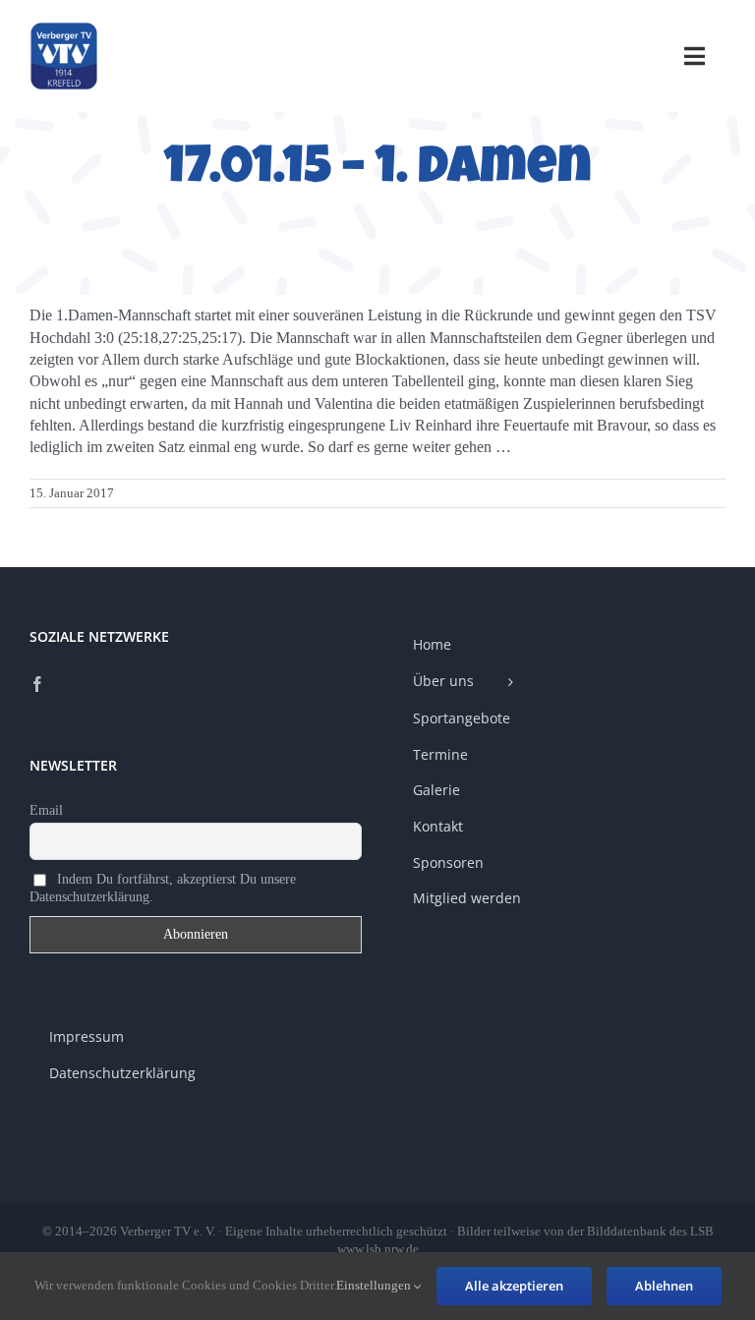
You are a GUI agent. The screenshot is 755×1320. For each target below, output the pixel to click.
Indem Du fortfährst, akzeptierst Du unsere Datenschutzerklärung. (162, 887)
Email (46, 810)
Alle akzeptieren (514, 1285)
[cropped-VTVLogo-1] (63, 29)
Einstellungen (375, 1285)
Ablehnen (664, 1285)
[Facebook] (37, 684)
